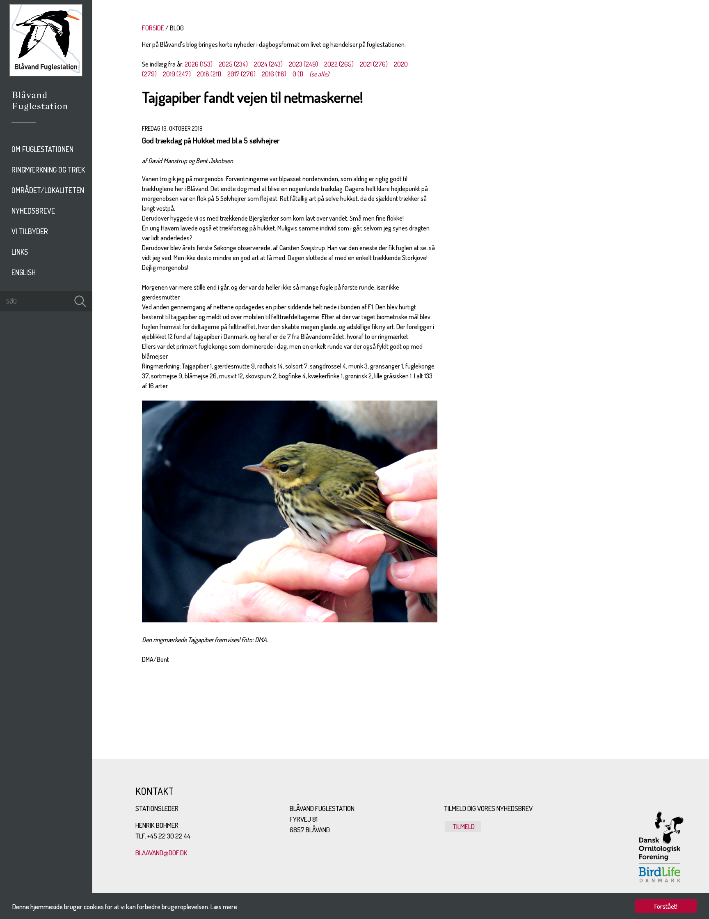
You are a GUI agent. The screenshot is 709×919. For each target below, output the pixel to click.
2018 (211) (209, 74)
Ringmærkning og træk (48, 169)
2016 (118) (274, 74)
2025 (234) (233, 64)
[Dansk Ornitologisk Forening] (44, 112)
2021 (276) (374, 64)
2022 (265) (339, 64)
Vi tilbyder (29, 231)
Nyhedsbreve (33, 210)
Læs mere (223, 906)
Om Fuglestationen (42, 149)
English (23, 272)
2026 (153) (199, 64)
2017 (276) (241, 74)
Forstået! (665, 906)
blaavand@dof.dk (161, 852)
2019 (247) (177, 74)
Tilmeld (463, 826)
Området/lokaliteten (47, 190)
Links (19, 251)
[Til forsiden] (45, 74)
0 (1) (298, 74)
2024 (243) (268, 64)
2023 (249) (303, 64)
